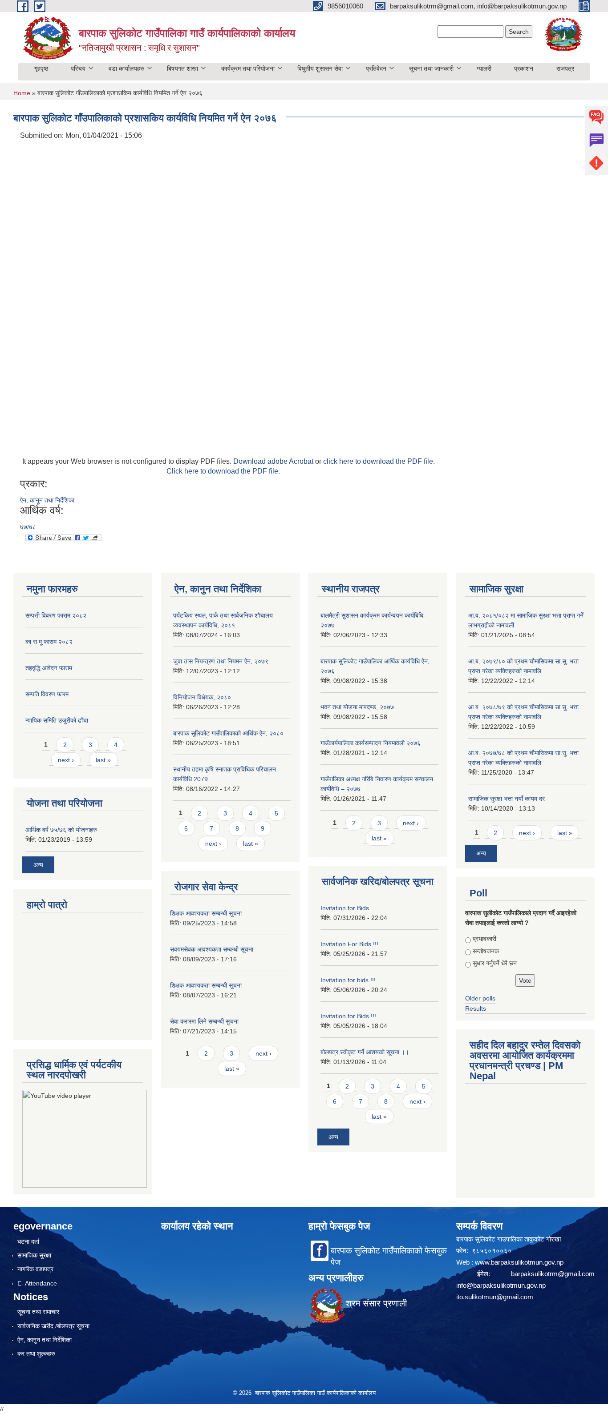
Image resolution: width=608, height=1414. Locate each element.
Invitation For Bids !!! (349, 944)
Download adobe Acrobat (274, 461)
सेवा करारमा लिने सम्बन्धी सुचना (204, 1021)
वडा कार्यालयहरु (126, 68)
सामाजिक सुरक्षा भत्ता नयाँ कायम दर (506, 798)
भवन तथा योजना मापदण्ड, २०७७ (357, 707)
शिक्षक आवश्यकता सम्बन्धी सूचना (206, 913)
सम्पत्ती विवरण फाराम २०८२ (55, 615)
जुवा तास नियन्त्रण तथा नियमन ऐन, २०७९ (220, 661)
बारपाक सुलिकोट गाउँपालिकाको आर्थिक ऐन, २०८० (228, 733)
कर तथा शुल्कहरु (36, 1353)
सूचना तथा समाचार (38, 1311)
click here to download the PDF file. (379, 461)
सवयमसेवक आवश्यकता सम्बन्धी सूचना (211, 949)
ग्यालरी (484, 68)
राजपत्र (565, 68)
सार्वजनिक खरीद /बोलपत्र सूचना (53, 1326)
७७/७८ (28, 526)
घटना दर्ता (28, 1241)
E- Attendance (37, 1283)
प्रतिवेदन (376, 68)
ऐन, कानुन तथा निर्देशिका (47, 500)
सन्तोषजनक (486, 951)
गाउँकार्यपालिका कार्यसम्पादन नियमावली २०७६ (370, 743)
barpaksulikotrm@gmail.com (553, 1273)
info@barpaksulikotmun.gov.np (501, 1285)
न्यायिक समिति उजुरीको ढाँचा (56, 720)
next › (66, 759)
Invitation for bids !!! (348, 980)
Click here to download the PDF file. (223, 471)
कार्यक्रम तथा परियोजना (248, 68)
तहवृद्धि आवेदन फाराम (48, 667)
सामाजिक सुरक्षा (34, 1255)
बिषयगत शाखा (182, 68)
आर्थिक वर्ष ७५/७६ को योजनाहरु (61, 829)
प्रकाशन (523, 68)
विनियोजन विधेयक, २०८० (202, 697)
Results (475, 1008)
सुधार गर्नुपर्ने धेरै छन (495, 963)
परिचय (78, 68)
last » (103, 759)
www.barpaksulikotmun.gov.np (520, 1262)
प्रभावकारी (484, 938)
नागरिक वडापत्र (35, 1269)
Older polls (480, 998)
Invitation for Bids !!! (348, 1016)
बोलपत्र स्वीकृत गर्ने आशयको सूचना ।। (364, 1052)
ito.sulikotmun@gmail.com (494, 1297)
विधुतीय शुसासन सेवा (320, 68)
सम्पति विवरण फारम (47, 694)
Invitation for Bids (344, 908)
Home (21, 92)
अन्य (38, 864)
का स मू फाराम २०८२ (49, 641)
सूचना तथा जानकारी (431, 68)
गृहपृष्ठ (41, 68)
